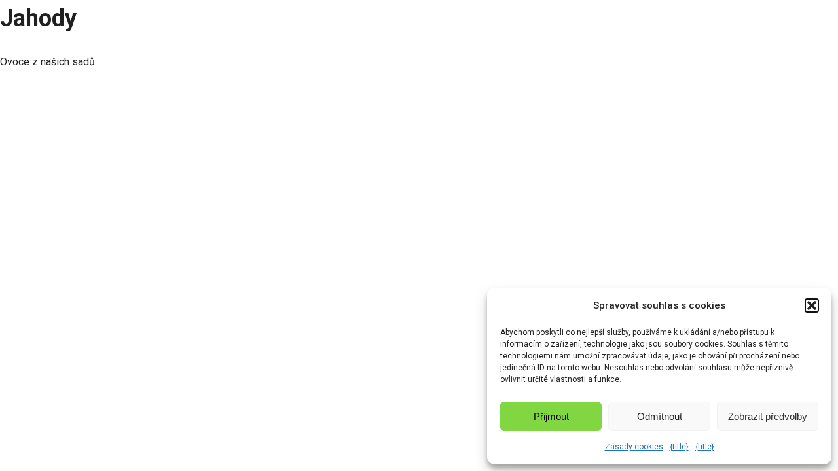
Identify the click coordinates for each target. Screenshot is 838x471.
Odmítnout (659, 416)
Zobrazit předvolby (767, 416)
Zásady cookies (634, 446)
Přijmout (551, 416)
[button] (811, 305)
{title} (679, 446)
